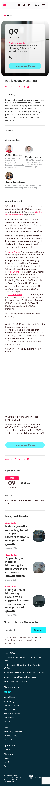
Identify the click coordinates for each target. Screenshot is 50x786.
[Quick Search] (24, 5)
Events (22, 43)
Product (7, 758)
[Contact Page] (19, 5)
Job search (9, 718)
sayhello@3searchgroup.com (23, 677)
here (16, 643)
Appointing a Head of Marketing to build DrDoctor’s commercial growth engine (16, 567)
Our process (9, 709)
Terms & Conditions (13, 732)
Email (6, 677)
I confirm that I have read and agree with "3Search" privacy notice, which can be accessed (22, 640)
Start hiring (9, 701)
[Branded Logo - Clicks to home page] (4, 5)
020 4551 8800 (22, 681)
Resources (9, 722)
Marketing (13, 43)
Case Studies (11, 523)
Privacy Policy (10, 736)
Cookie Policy (10, 740)
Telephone (9, 681)
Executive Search (12, 713)
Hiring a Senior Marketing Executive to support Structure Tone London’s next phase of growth (17, 600)
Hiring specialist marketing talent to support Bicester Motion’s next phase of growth (17, 535)
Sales (6, 766)
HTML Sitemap (9, 781)
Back (9, 15)
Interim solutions (11, 705)
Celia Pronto (14, 252)
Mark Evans (13, 272)
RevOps (7, 762)
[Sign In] (29, 5)
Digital (7, 750)
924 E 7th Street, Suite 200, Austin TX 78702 (24, 672)
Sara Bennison (15, 294)
